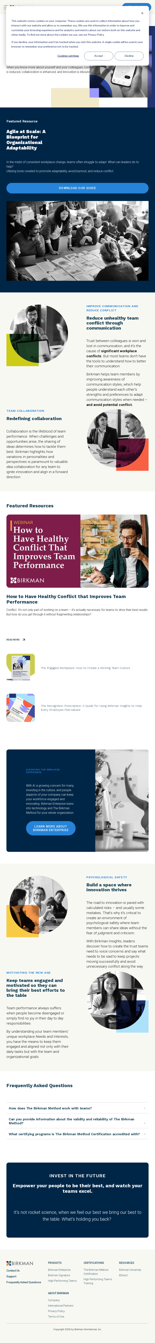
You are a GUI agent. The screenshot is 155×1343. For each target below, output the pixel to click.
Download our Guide (77, 188)
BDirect (123, 1275)
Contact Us (13, 1270)
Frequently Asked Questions (23, 1282)
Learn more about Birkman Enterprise (51, 828)
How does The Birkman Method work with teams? (50, 1108)
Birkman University (130, 1269)
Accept (98, 55)
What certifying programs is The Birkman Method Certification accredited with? (74, 1134)
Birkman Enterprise (59, 1269)
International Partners (61, 1305)
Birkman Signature (59, 1275)
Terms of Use (56, 1316)
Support (11, 1276)
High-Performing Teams (62, 1280)
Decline (129, 55)
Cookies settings (68, 55)
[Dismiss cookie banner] (142, 13)
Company (54, 1300)
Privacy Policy (56, 1311)
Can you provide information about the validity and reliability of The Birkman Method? (71, 1121)
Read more (13, 639)
